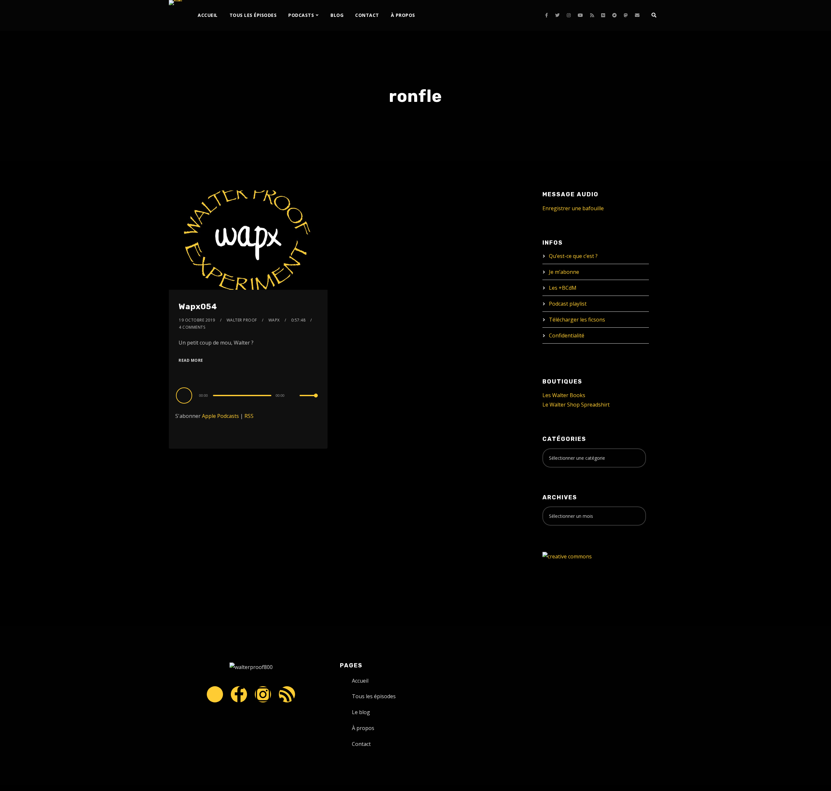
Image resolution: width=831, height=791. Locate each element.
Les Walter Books (563, 395)
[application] (248, 395)
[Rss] (287, 694)
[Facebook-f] (239, 694)
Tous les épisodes (253, 15)
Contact (367, 15)
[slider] (309, 401)
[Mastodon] (625, 15)
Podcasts (301, 15)
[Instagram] (568, 15)
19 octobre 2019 (197, 320)
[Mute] (294, 396)
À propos (403, 15)
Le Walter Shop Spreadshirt (576, 404)
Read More (191, 360)
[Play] (185, 395)
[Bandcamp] (614, 15)
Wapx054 (198, 306)
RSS (249, 416)
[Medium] (603, 15)
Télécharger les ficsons (577, 319)
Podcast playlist (568, 303)
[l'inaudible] (175, 2)
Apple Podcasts (220, 416)
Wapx (274, 320)
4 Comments (192, 327)
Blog (336, 15)
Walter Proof (242, 320)
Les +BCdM (563, 287)
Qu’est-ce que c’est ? (573, 256)
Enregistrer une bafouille (573, 208)
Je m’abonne (564, 271)
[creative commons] (567, 556)
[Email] (637, 15)
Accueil (208, 15)
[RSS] (592, 15)
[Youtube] (580, 15)
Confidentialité (566, 335)
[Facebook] (546, 15)
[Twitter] (557, 15)
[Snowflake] (215, 694)
